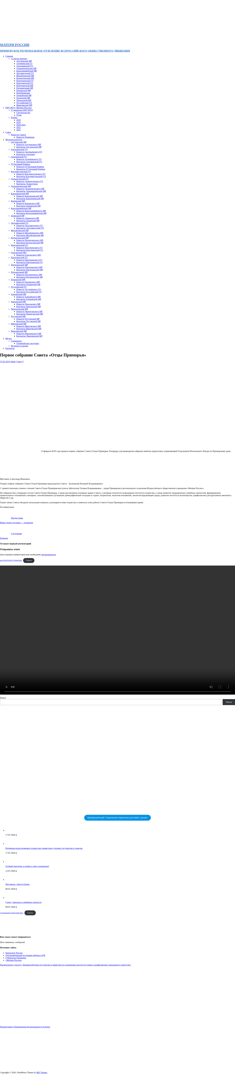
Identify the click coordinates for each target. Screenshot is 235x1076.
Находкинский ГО (24, 81)
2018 (18, 120)
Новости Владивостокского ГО (30, 174)
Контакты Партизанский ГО (29, 262)
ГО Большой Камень (20, 164)
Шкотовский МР (18, 324)
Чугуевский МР (18, 316)
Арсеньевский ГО (24, 66)
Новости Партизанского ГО (29, 260)
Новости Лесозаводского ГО (29, 225)
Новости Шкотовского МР (28, 326)
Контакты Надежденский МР (30, 243)
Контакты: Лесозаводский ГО (30, 228)
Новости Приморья (25, 137)
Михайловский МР (25, 76)
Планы (14, 117)
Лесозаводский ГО (25, 73)
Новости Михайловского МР (29, 233)
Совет (8, 132)
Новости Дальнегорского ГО (29, 181)
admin (13, 361)
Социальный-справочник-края (11, 913)
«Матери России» (13, 960)
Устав (18, 115)
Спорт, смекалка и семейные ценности (23, 902)
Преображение (23, 93)
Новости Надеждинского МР (29, 240)
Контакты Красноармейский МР (31, 213)
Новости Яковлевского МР (28, 333)
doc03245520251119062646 (11, 560)
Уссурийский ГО (24, 103)
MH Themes (41, 1072)
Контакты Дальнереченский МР (31, 191)
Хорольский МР (23, 100)
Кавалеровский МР (20, 193)
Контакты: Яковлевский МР (29, 336)
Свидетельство (23, 112)
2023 (18, 130)
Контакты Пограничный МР (29, 277)
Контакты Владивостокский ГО (31, 176)
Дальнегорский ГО (20, 179)
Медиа (8, 338)
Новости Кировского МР (28, 203)
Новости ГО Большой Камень (30, 166)
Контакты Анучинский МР (29, 147)
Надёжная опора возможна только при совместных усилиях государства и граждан (44, 848)
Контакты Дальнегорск (27, 184)
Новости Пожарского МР (28, 282)
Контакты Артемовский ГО (29, 162)
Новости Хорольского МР (28, 304)
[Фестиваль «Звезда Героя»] (10, 879)
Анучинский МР (24, 61)
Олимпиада (16, 341)
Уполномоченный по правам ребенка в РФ (25, 955)
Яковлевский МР (24, 105)
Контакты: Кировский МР (28, 206)
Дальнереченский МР (26, 68)
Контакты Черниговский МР (29, 314)
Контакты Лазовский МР (28, 220)
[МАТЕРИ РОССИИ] (86, 39)
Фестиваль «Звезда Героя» (17, 884)
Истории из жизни (19, 346)
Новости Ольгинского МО (28, 255)
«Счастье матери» (19, 58)
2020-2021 (21, 125)
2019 (18, 122)
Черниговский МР (19, 309)
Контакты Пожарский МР (28, 284)
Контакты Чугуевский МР (28, 321)
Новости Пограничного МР (29, 275)
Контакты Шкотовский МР (28, 329)
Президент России (14, 953)
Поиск (3, 698)
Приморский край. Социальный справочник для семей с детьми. (117, 817)
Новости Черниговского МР (29, 311)
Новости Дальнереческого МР (30, 189)
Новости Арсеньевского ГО (29, 152)
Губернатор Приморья (15, 958)
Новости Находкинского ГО (29, 247)
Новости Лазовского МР (27, 218)
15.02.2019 (5, 361)
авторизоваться (48, 554)
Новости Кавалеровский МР (29, 196)
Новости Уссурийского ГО (28, 289)
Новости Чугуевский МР (28, 319)
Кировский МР (18, 201)
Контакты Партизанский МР (29, 270)
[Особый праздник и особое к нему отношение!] (10, 861)
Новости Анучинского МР (28, 144)
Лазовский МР (17, 216)
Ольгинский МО (19, 252)
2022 (18, 127)
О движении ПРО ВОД (22, 110)
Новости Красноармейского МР (31, 211)
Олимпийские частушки (27, 343)
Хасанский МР (23, 98)
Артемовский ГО (24, 63)
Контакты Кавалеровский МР (30, 198)
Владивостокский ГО (21, 171)
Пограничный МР (24, 88)
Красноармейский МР (26, 71)
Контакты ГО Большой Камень (30, 169)
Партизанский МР (24, 85)
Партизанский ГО (24, 83)
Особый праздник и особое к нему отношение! (27, 866)
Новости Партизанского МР (29, 267)
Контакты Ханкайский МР (28, 299)
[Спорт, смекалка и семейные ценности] (10, 897)
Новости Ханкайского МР (28, 297)
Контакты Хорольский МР (28, 306)
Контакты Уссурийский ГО (29, 292)
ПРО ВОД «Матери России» (18, 108)
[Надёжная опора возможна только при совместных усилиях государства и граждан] (10, 843)
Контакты (10, 348)
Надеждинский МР (25, 78)
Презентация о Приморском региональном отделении (25, 1027)
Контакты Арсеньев (25, 154)
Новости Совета (18, 135)
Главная (9, 56)
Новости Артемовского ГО (28, 159)
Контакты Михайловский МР (30, 235)
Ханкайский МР (24, 95)
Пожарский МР (23, 90)
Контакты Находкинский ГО (29, 250)
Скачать (29, 560)
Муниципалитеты (13, 139)
